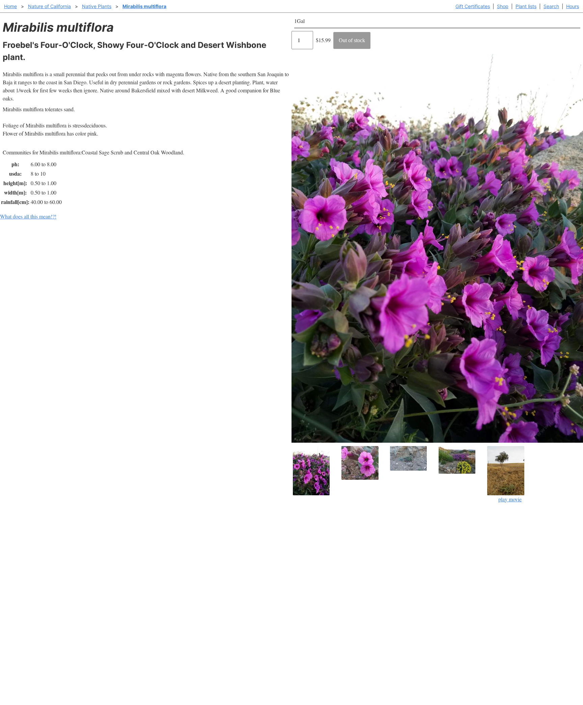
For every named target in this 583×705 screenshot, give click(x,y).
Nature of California (49, 6)
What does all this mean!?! (28, 216)
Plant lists (526, 6)
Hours (572, 6)
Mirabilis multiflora (144, 6)
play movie (510, 499)
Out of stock (352, 40)
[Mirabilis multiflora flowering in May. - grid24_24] (364, 463)
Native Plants (96, 6)
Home (10, 6)
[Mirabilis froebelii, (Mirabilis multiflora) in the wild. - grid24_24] (413, 458)
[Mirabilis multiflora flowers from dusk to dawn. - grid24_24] (316, 470)
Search (551, 6)
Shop (502, 6)
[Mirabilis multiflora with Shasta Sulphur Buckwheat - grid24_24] (461, 460)
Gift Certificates (472, 6)
